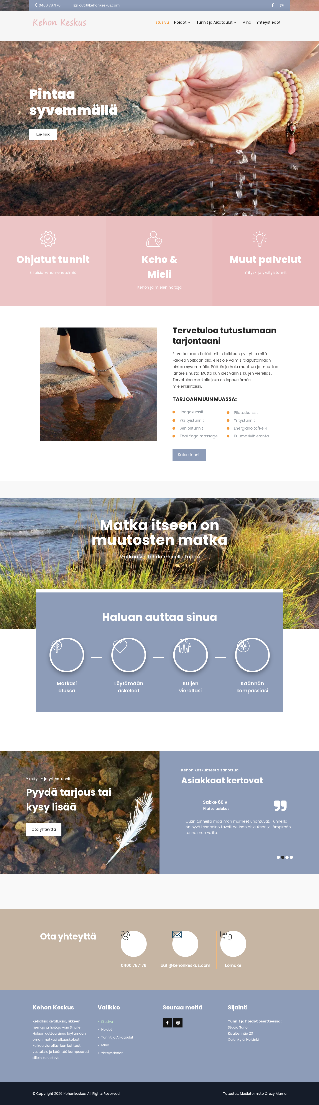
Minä (246, 22)
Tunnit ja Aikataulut (214, 22)
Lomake (233, 965)
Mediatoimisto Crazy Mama (263, 1093)
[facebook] (272, 5)
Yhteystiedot (269, 22)
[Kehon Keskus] (60, 22)
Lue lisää (43, 134)
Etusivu (162, 22)
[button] (278, 857)
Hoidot (180, 22)
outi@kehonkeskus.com (185, 965)
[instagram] (282, 5)
